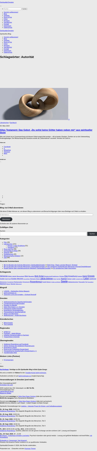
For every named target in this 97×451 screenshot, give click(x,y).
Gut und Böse (26, 278)
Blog (5, 14)
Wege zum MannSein (11, 314)
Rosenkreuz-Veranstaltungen (13, 310)
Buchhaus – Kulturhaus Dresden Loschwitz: (14, 435)
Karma (64, 278)
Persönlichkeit (10, 282)
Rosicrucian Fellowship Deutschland (16, 349)
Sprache (6, 252)
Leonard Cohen (79, 278)
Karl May (59, 278)
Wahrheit (3, 284)
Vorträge (6, 15)
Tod (86, 282)
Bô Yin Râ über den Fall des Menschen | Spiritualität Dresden (24, 265)
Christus (61, 276)
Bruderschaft (48, 276)
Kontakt (6, 24)
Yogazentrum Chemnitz (12, 337)
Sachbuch (13, 122)
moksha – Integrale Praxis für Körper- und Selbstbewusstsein (41, 406)
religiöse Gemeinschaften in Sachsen (16, 335)
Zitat (5, 257)
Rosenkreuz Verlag (10, 347)
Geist (84, 276)
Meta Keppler (8, 323)
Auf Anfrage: (4, 369)
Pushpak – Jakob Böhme (12, 333)
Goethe (2, 279)
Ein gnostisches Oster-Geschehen (64, 268)
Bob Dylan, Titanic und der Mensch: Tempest (62, 265)
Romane (7, 20)
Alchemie (4, 276)
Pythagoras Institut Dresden (13, 308)
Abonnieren (6, 219)
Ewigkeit (79, 276)
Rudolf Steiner (46, 282)
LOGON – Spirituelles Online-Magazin (16, 291)
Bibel (26, 276)
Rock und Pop (8, 249)
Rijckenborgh (26, 282)
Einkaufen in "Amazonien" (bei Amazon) (13, 440)
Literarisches (4, 122)
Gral (9, 279)
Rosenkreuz (36, 281)
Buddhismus (55, 276)
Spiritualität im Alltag (11, 251)
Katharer (69, 279)
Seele (64, 281)
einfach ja (7, 332)
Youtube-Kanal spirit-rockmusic (35, 373)
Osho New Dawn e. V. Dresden (14, 307)
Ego (66, 276)
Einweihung (72, 276)
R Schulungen (8, 360)
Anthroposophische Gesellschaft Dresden (18, 302)
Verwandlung (90, 282)
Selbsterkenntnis (73, 282)
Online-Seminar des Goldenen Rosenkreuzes (19, 346)
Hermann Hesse (35, 279)
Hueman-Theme (30, 448)
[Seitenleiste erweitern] (1, 201)
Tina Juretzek (8, 324)
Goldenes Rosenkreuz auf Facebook (16, 344)
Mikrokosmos (3, 282)
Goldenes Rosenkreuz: (7, 411)
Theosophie (81, 282)
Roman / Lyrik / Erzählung (16, 245)
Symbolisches (8, 254)
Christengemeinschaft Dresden (14, 303)
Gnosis (91, 276)
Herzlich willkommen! (11, 12)
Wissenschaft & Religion (12, 256)
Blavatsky (31, 276)
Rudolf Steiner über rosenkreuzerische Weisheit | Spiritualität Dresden (27, 268)
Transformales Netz (10, 352)
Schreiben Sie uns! (6, 385)
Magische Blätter (5, 393)
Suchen (2, 231)
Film (5, 242)
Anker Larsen (12, 276)
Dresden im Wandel (10, 305)
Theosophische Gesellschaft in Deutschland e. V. (20, 351)
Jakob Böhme (46, 278)
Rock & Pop (8, 17)
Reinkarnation (18, 282)
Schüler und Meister (55, 282)
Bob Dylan (39, 276)
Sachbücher (8, 22)
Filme (6, 19)
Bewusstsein (20, 276)
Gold (6, 279)
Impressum (7, 26)
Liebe (86, 278)
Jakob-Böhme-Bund (6, 391)
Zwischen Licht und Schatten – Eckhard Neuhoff (20, 294)
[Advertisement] (48, 74)
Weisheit (13, 284)
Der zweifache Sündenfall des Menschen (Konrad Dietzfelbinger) (69, 266)
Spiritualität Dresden (7, 2)
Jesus (54, 279)
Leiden (74, 279)
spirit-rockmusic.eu (10, 293)
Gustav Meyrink (17, 279)
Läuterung (92, 279)
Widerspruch (19, 284)
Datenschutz (8, 27)
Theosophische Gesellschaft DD (15, 312)
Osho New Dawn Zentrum (27, 396)
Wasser (8, 284)
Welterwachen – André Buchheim (15, 315)
